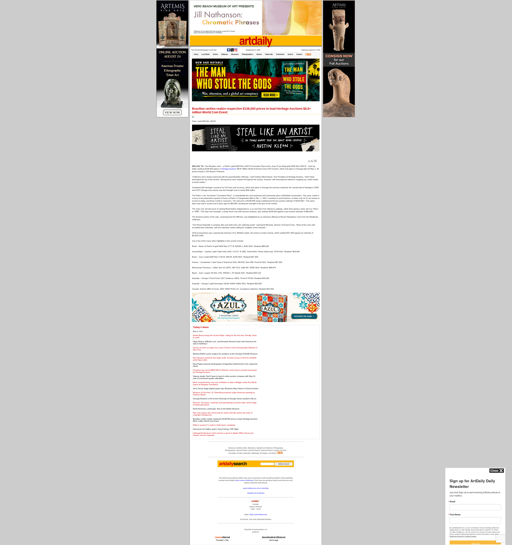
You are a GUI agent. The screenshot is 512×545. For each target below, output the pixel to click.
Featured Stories (267, 450)
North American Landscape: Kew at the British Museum (216, 409)
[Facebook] (228, 51)
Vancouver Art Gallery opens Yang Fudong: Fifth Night (216, 429)
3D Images (264, 453)
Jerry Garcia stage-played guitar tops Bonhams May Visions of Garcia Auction (225, 388)
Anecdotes (232, 453)
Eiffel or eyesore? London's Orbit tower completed (214, 425)
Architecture (268, 448)
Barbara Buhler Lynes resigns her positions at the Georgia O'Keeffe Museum (225, 354)
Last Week (206, 54)
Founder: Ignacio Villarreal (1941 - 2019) (256, 506)
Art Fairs (283, 450)
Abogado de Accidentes (255, 493)
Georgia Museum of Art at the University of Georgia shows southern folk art (224, 399)
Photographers (247, 54)
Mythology (255, 453)
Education (247, 453)
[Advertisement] (289, 344)
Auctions (276, 450)
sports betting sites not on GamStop (256, 488)
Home (196, 54)
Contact (299, 54)
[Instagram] (235, 51)
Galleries (224, 54)
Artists (215, 54)
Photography (278, 448)
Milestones (252, 448)
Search (290, 54)
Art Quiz (240, 453)
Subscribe (269, 54)
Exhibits (239, 448)
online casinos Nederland (244, 480)
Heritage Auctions (228, 169)
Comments (280, 54)
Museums (235, 54)
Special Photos (242, 450)
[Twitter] (232, 51)
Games (259, 54)
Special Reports (254, 450)
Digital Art (260, 448)
